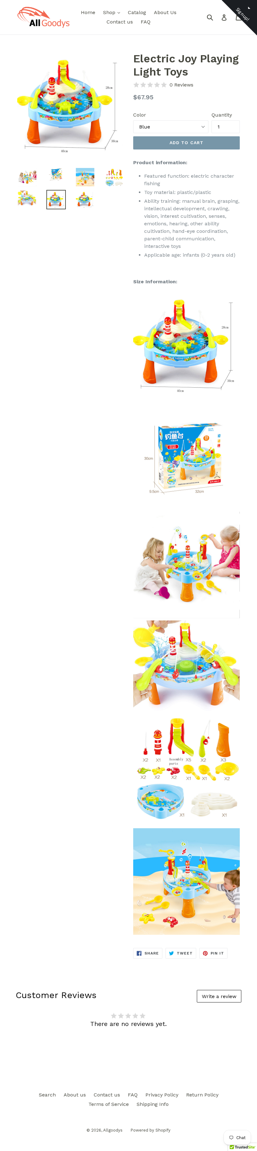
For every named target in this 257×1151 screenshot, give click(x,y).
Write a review (219, 996)
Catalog (137, 12)
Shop (113, 12)
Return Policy (202, 1095)
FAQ (145, 22)
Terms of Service (108, 1104)
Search (47, 1095)
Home (88, 12)
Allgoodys (113, 1130)
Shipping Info (153, 1104)
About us (75, 1095)
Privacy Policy (161, 1095)
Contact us (120, 22)
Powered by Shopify (150, 1130)
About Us (165, 12)
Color (139, 115)
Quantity (222, 115)
